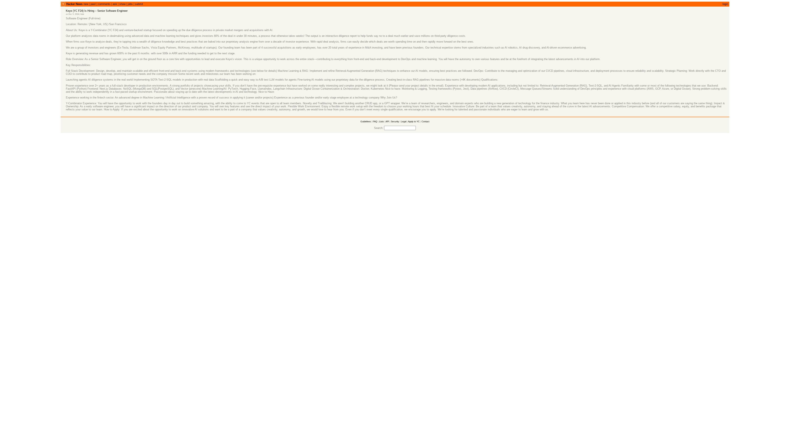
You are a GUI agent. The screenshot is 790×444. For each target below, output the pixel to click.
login (725, 4)
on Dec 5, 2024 (72, 14)
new (86, 4)
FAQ (375, 121)
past (93, 4)
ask (115, 4)
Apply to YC (414, 121)
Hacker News (74, 4)
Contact (425, 121)
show (122, 4)
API (387, 121)
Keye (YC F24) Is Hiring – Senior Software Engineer (97, 10)
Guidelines (365, 121)
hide (82, 14)
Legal (403, 121)
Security (395, 121)
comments (104, 4)
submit (139, 4)
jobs (130, 4)
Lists (381, 121)
